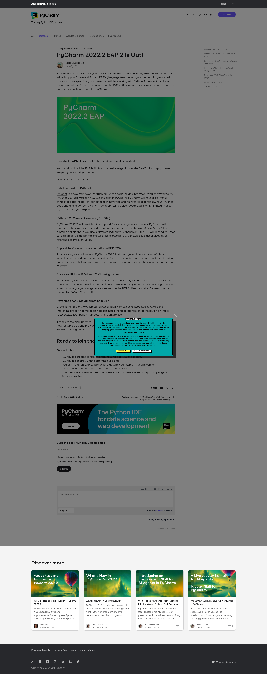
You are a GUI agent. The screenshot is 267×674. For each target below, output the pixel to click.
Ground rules (211, 86)
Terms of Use (148, 341)
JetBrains (56, 667)
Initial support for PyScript (215, 49)
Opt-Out (153, 345)
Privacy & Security (40, 650)
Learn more (139, 332)
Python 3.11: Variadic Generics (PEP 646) (219, 55)
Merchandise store (225, 663)
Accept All (123, 351)
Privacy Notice (127, 341)
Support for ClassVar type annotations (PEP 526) (220, 62)
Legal (73, 650)
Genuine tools (87, 650)
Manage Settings (141, 351)
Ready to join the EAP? (214, 82)
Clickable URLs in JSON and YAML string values (218, 69)
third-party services (113, 343)
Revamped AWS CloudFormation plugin (218, 76)
